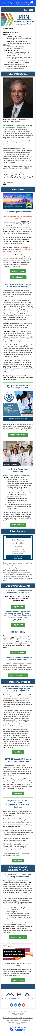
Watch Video (18, 980)
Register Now (18, 607)
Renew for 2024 (18, 525)
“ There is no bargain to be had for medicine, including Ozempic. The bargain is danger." (18, 724)
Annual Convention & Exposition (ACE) (16, 127)
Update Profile (9, 1020)
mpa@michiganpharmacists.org (20, 1022)
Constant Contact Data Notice (22, 1020)
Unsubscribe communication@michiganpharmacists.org (18, 1018)
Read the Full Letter (18, 937)
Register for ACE (18, 271)
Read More (18, 752)
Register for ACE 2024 (18, 435)
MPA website (16, 302)
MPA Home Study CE (18, 675)
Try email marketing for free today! (18, 1032)
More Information (18, 277)
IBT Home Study (18, 652)
